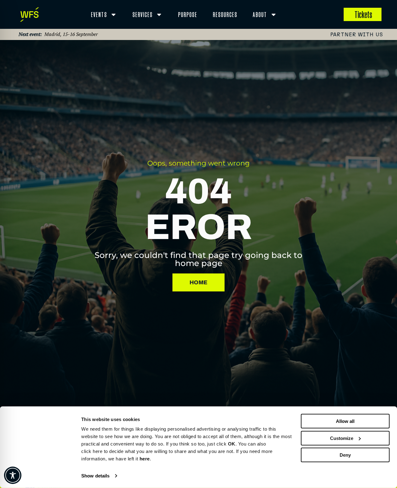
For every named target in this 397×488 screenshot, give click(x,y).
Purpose (187, 14)
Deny (345, 455)
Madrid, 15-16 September (71, 34)
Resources (225, 14)
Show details (95, 475)
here (145, 458)
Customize (341, 438)
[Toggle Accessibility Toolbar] (13, 475)
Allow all (345, 421)
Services (142, 14)
